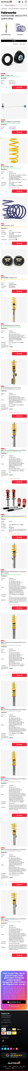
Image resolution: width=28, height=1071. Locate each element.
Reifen (9, 1066)
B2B (20, 1066)
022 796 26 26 (6, 1020)
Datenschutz (8, 1068)
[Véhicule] (19, 1)
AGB (24, 1066)
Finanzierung (15, 1066)
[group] (6, 30)
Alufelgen (5, 1066)
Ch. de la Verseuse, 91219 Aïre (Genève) (6, 1015)
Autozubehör (4, 8)
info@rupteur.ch (7, 1022)
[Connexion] (22, 1)
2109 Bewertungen (14, 1056)
